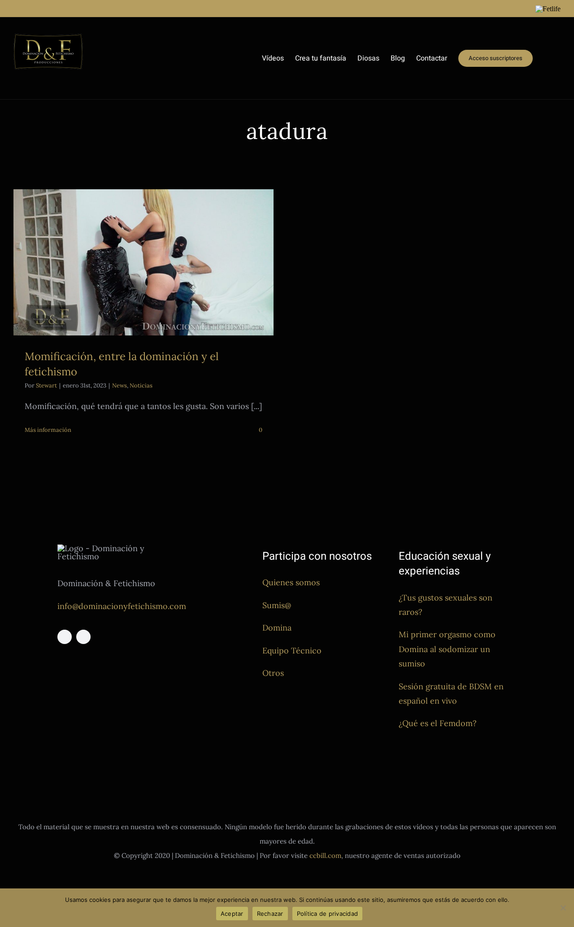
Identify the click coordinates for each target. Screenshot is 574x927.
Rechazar (270, 913)
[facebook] (64, 637)
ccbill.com (325, 855)
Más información (48, 430)
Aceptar (232, 913)
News (119, 385)
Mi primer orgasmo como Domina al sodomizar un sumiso (447, 649)
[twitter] (83, 637)
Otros (273, 673)
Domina (276, 627)
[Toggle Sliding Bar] (546, 58)
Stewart (46, 385)
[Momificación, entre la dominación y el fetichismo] (143, 262)
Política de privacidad (327, 913)
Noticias (141, 385)
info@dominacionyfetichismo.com (121, 606)
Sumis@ (276, 605)
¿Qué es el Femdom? (438, 723)
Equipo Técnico (292, 650)
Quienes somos (291, 582)
